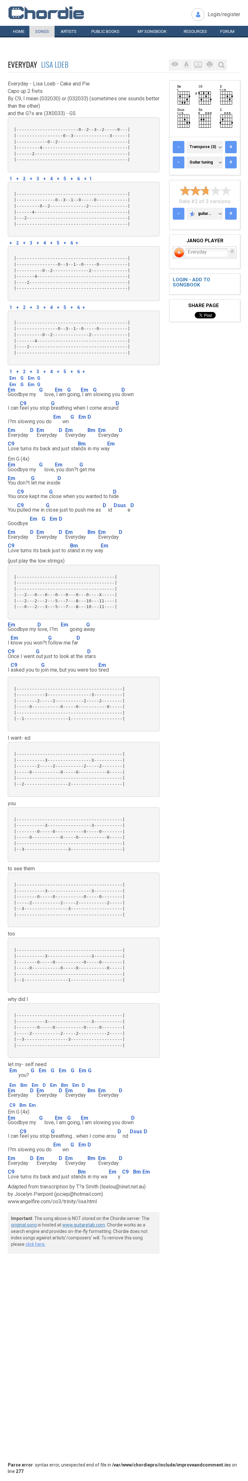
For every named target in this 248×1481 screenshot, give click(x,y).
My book (152, 31)
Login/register (224, 14)
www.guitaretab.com (83, 1224)
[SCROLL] (198, 65)
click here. (36, 1244)
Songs (42, 31)
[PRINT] (209, 65)
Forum (227, 31)
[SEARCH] (221, 65)
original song (24, 1224)
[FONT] (186, 65)
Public (105, 31)
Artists (69, 31)
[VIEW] (175, 65)
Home (19, 31)
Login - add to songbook (191, 282)
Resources (195, 31)
